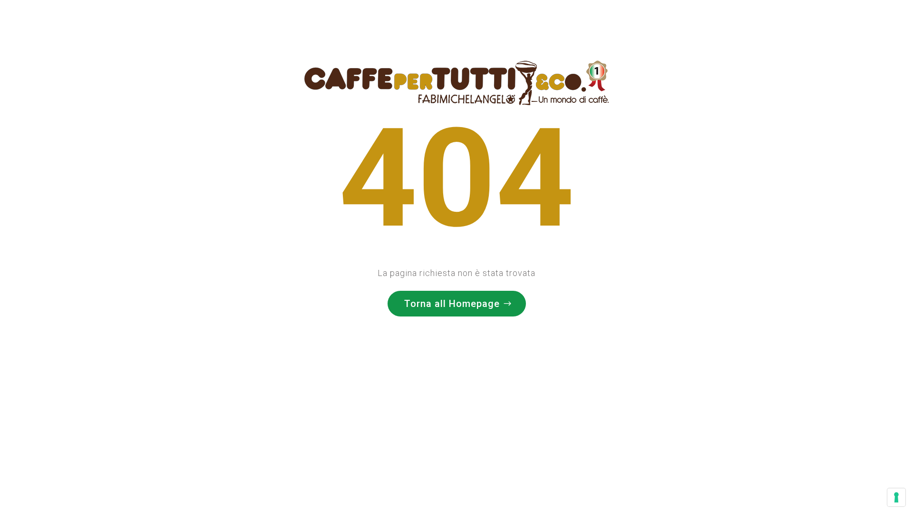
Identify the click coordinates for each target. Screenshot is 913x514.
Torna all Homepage (452, 303)
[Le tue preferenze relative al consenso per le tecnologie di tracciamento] (896, 497)
